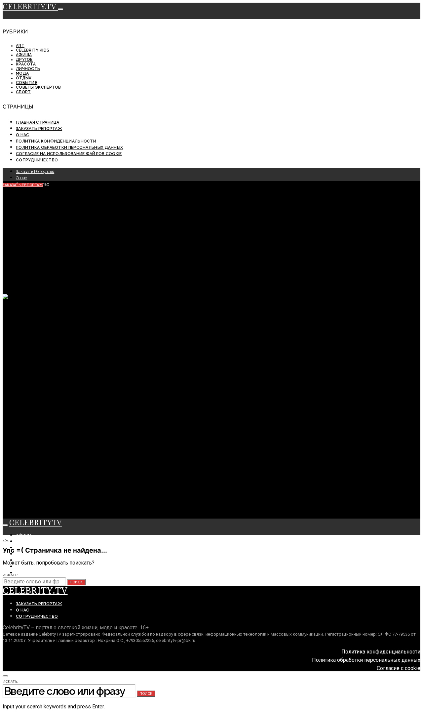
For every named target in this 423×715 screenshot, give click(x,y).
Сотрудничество (37, 160)
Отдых (24, 78)
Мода (22, 73)
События (26, 82)
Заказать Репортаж (39, 128)
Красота (26, 64)
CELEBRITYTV (35, 522)
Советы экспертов (38, 87)
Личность (28, 68)
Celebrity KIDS (32, 50)
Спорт (23, 92)
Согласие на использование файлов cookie (69, 153)
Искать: (10, 575)
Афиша (24, 55)
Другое (24, 59)
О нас (22, 135)
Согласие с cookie (398, 668)
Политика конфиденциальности (56, 141)
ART (20, 45)
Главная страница (37, 122)
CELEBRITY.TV (30, 6)
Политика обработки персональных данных (69, 147)
